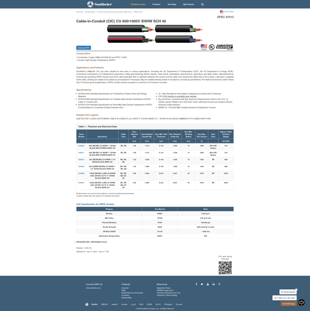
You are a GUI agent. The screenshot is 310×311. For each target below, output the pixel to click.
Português (168, 304)
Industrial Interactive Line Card (168, 292)
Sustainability (90, 12)
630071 (81, 152)
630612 (81, 159)
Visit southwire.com (93, 288)
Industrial (124, 288)
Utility (123, 290)
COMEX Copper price (165, 290)
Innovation (125, 295)
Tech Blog (172, 4)
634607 (81, 182)
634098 (81, 166)
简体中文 (104, 304)
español (115, 304)
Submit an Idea (138, 4)
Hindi (141, 304)
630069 (81, 145)
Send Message (289, 304)
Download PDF (83, 48)
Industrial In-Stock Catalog (167, 295)
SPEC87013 (138, 12)
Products (79, 12)
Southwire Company (148, 308)
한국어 (158, 304)
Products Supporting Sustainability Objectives (114, 12)
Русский (179, 304)
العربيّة (133, 304)
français (124, 304)
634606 (81, 173)
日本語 (149, 304)
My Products (188, 4)
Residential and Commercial (132, 292)
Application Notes (163, 288)
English (94, 304)
